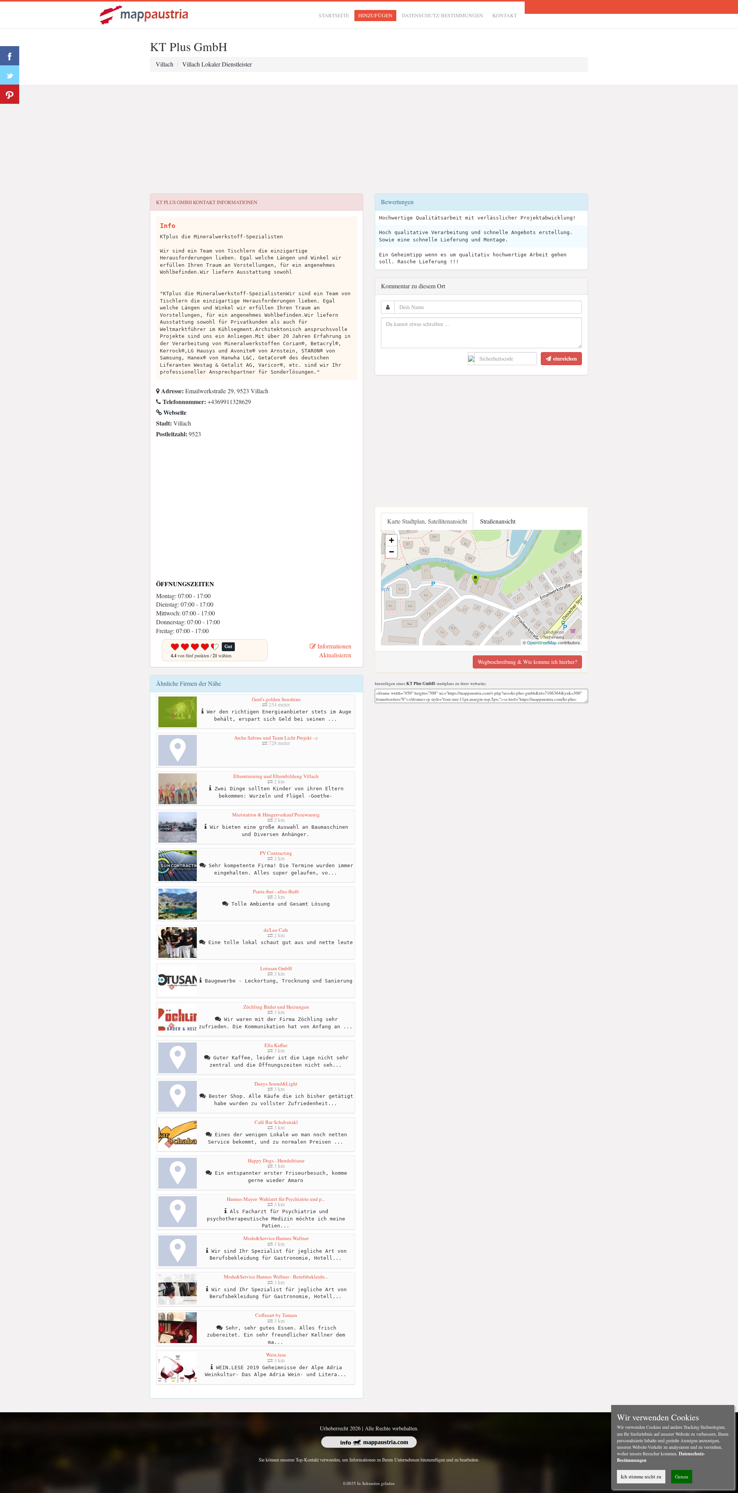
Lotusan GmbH (276, 968)
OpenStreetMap (542, 642)
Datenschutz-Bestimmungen (442, 15)
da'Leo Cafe (276, 929)
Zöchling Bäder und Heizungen (276, 1006)
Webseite (174, 412)
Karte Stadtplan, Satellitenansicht (427, 521)
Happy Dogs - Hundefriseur (276, 1160)
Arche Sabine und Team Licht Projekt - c (276, 737)
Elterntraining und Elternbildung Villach (276, 776)
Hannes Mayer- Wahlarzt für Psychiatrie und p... (276, 1198)
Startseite (334, 15)
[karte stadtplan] (144, 14)
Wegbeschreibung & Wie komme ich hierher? (527, 661)
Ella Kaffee (276, 1045)
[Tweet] (9, 75)
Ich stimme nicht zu (641, 1476)
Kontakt (504, 15)
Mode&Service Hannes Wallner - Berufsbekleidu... (276, 1276)
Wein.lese (276, 1354)
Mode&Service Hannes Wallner (276, 1238)
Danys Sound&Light (276, 1083)
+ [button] (391, 540)
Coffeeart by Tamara (276, 1315)
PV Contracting (276, 853)
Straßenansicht (497, 521)
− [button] (391, 552)
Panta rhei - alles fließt (276, 891)
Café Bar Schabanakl (276, 1122)
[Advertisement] (369, 139)
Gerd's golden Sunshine (276, 699)
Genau (681, 1476)
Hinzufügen (375, 15)
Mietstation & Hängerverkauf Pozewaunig (276, 814)
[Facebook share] (9, 55)
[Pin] (9, 94)
